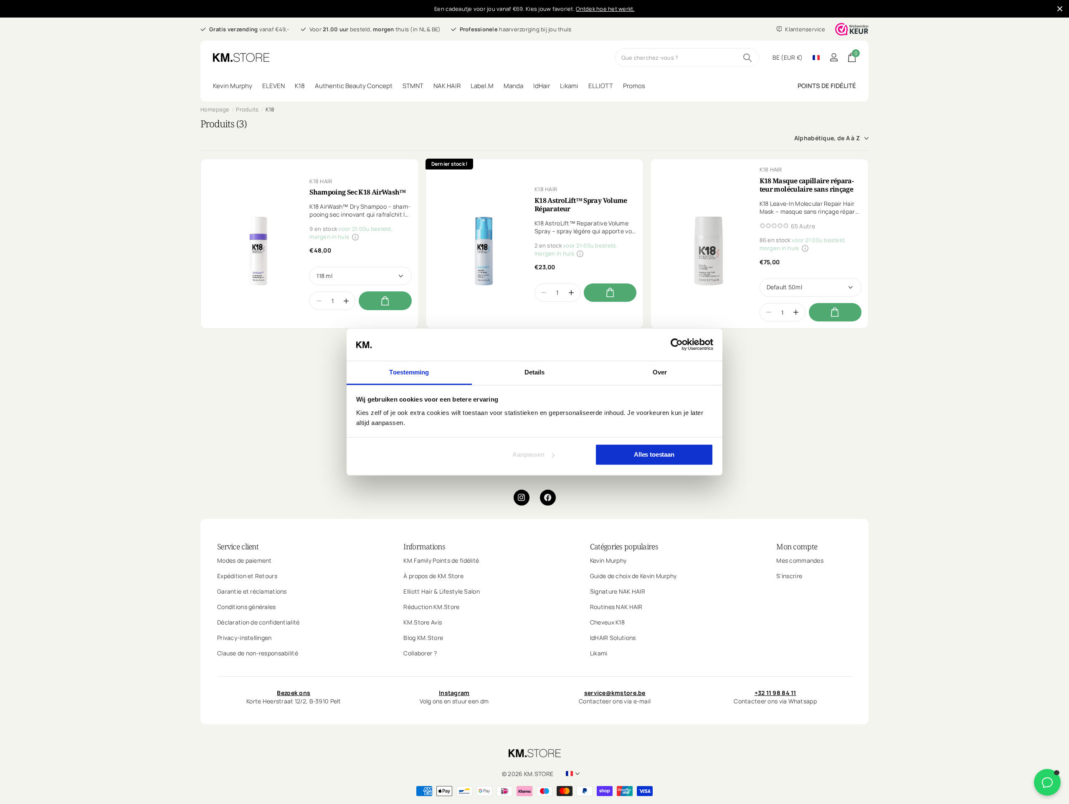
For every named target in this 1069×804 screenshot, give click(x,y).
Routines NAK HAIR (616, 607)
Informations (424, 546)
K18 (300, 85)
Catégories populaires (624, 546)
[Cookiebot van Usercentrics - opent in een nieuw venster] (676, 345)
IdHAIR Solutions (613, 638)
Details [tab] (534, 372)
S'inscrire (789, 576)
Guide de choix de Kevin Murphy (633, 576)
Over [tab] (660, 372)
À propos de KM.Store (433, 576)
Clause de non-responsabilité (257, 653)
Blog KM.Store (423, 638)
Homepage (214, 109)
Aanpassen (528, 454)
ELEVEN (273, 85)
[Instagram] (521, 498)
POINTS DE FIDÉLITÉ (827, 85)
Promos (634, 85)
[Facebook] (548, 498)
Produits (247, 109)
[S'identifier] (834, 57)
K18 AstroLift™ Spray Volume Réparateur (580, 204)
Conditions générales (246, 607)
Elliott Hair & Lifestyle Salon (441, 591)
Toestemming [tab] (409, 372)
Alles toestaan (654, 454)
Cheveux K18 (607, 622)
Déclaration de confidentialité (258, 622)
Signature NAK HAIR (617, 591)
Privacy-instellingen (244, 638)
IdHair (541, 85)
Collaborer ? (419, 653)
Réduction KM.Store (431, 607)
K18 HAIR (320, 181)
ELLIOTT (600, 85)
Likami (569, 85)
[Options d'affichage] (385, 300)
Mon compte (796, 546)
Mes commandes (799, 560)
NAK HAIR (447, 85)
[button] (346, 300)
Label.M (482, 85)
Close (1060, 9)
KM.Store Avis (422, 622)
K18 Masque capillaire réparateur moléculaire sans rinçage (807, 185)
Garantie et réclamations (252, 591)
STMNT (413, 85)
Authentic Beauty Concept (354, 85)
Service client (237, 546)
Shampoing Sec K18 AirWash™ (357, 192)
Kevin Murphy (232, 85)
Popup (355, 236)
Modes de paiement (244, 560)
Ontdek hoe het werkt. (605, 9)
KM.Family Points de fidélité (441, 560)
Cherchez (747, 57)
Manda (513, 85)
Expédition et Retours (247, 576)
